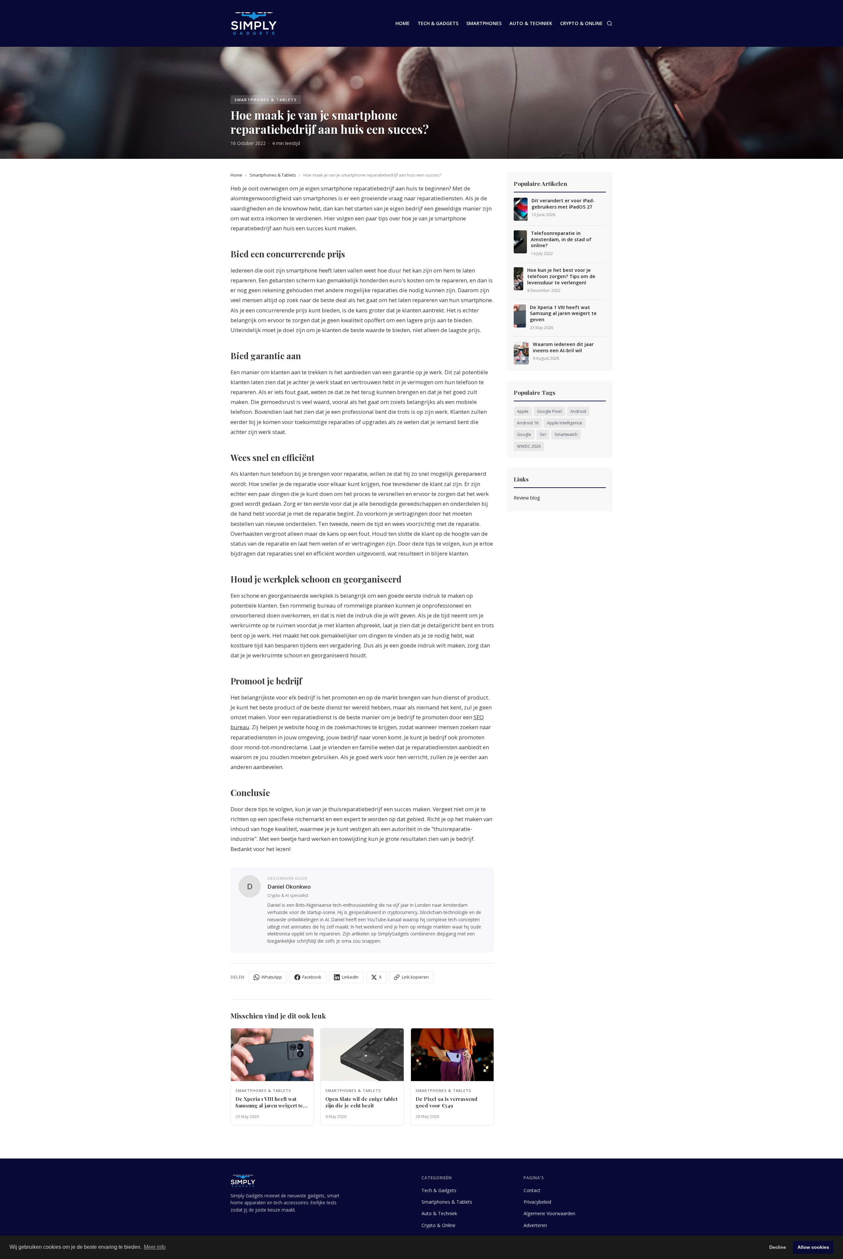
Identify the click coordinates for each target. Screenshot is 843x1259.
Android (578, 411)
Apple (523, 411)
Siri (543, 434)
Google (524, 434)
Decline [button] (777, 1247)
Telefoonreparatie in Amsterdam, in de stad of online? (561, 239)
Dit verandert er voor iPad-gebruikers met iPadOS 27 (563, 204)
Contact (532, 1190)
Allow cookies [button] (813, 1247)
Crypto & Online (581, 23)
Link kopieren (415, 977)
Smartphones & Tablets (273, 175)
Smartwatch (566, 434)
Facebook (311, 977)
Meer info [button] (155, 1247)
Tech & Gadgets (438, 23)
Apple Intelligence (564, 423)
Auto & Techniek (530, 23)
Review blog (527, 498)
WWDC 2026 (529, 446)
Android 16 (527, 423)
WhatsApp (271, 977)
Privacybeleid (537, 1202)
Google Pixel (549, 411)
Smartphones (484, 23)
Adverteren (535, 1225)
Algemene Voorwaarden (549, 1213)
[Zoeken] (609, 23)
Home (402, 23)
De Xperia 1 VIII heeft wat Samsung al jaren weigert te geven (563, 313)
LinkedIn (350, 977)
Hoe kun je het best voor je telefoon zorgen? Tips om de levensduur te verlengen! (561, 276)
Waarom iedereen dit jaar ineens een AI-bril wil (563, 347)
